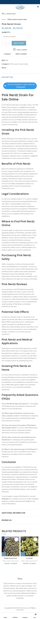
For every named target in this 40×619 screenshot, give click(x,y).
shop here (5, 499)
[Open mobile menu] (3, 7)
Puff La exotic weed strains (17, 19)
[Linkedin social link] (16, 67)
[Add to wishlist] (16, 539)
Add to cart (19, 43)
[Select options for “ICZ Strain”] (23, 554)
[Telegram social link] (18, 67)
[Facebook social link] (8, 67)
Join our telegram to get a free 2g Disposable (20, 85)
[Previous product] (33, 19)
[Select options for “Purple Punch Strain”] (4, 554)
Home (4, 19)
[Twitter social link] (10, 67)
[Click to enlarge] (5, 11)
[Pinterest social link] (13, 67)
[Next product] (37, 19)
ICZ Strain (29, 558)
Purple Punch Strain (10, 558)
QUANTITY (6, 32)
